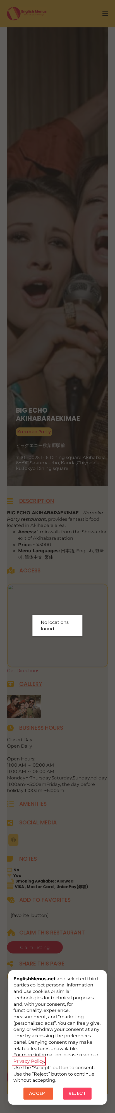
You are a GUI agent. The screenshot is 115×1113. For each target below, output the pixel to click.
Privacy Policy (28, 1061)
